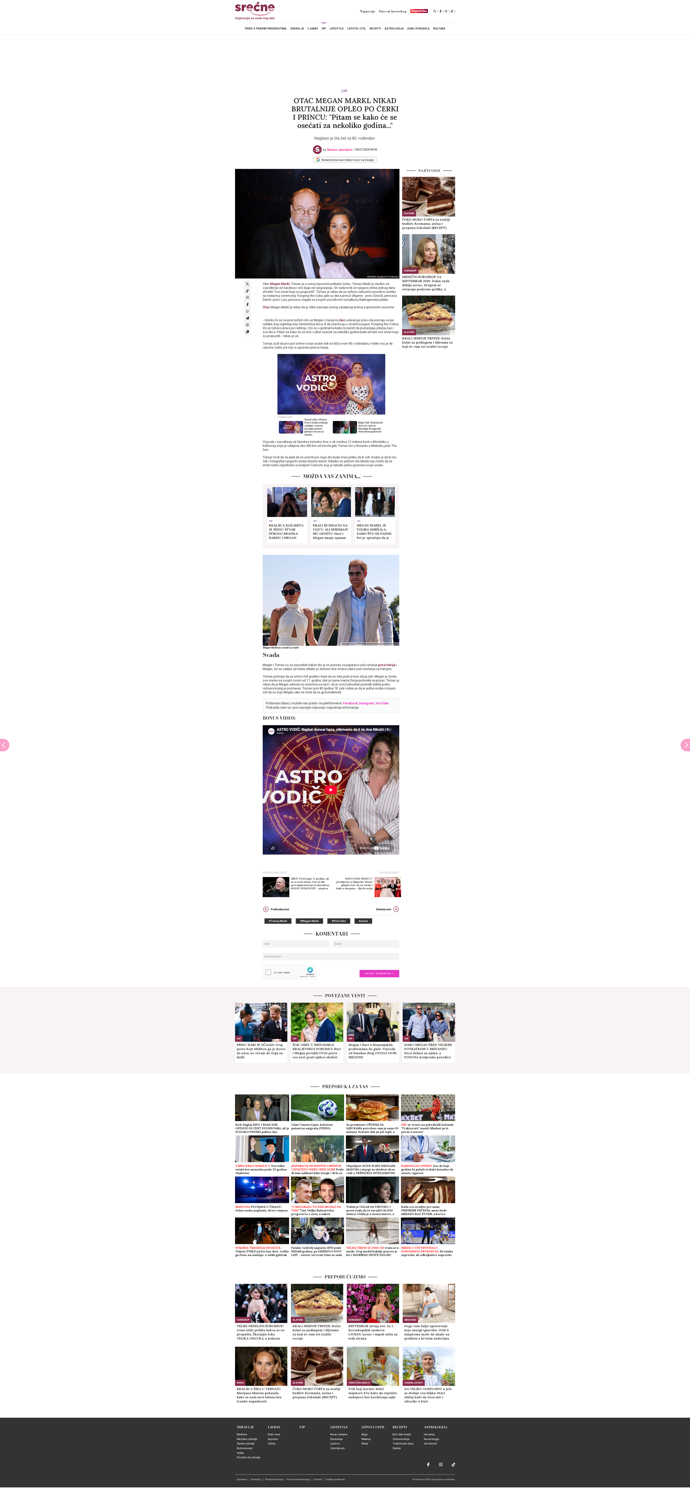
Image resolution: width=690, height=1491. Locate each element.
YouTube (382, 703)
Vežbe (240, 1452)
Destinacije (336, 1439)
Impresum (242, 1479)
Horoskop (410, 270)
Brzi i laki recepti (402, 1434)
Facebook (350, 703)
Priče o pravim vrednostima (266, 28)
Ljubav (274, 1427)
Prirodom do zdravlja (248, 1457)
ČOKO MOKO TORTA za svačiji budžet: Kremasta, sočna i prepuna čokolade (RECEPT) (426, 223)
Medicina (410, 1320)
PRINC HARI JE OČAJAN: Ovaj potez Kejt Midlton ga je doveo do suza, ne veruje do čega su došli (261, 1051)
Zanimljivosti (413, 1382)
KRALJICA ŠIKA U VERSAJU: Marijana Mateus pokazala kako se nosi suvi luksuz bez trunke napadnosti (259, 1395)
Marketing (256, 1479)
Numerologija (431, 1439)
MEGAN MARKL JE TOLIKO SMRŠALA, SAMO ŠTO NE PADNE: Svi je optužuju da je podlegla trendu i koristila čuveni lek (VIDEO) (374, 531)
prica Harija (386, 665)
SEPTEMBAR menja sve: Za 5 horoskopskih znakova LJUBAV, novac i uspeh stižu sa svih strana (372, 1332)
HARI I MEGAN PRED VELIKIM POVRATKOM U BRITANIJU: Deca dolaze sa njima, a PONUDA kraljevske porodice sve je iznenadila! (428, 1051)
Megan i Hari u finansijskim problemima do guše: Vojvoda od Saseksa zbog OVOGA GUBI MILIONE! (372, 1051)
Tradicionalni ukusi (403, 1443)
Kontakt (318, 1479)
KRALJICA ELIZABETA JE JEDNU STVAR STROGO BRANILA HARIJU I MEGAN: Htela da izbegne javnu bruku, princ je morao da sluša (287, 531)
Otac (266, 307)
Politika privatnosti (335, 1479)
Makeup (366, 1439)
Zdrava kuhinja (401, 1439)
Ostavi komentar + (379, 973)
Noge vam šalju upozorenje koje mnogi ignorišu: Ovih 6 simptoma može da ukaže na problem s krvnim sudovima (426, 1332)
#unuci (363, 921)
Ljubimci (335, 1443)
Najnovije (367, 11)
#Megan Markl (309, 921)
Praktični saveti (359, 1382)
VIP (345, 91)
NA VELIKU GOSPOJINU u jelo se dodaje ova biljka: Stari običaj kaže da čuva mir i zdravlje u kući (428, 1395)
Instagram (366, 703)
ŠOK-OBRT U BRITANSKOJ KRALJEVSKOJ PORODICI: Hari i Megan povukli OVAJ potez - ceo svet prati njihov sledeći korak (317, 1051)
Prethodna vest (280, 909)
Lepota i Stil (373, 1427)
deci (342, 320)
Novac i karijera (338, 1434)
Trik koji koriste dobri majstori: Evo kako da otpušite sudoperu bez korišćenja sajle (372, 1393)
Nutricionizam (245, 1448)
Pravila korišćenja (274, 1479)
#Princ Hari (339, 921)
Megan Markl (280, 284)
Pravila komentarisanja (298, 1479)
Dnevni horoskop (393, 11)
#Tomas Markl (278, 921)
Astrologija (435, 1427)
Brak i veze (274, 1434)
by (337, 149)
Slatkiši (409, 213)
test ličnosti (430, 1443)
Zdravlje (245, 1427)
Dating (271, 1443)
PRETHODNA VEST (275, 872)
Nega (364, 1434)
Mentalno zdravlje (247, 1439)
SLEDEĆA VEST (389, 872)
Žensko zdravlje (246, 1443)
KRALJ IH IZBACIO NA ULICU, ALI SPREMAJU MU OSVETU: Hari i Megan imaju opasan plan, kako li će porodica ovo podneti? (331, 531)
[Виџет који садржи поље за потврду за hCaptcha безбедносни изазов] (290, 972)
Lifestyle (339, 1427)
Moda (240, 1382)
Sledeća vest (383, 909)
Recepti (400, 1427)
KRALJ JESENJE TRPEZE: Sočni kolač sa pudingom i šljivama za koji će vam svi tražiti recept (427, 342)
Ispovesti (273, 1439)
